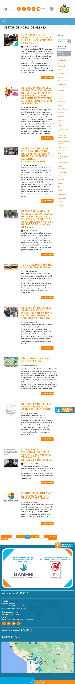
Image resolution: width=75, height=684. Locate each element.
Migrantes (61, 116)
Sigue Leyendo (47, 77)
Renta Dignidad (62, 172)
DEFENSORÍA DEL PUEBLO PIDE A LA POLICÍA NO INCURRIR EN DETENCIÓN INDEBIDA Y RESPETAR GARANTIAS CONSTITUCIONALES (36, 155)
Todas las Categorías (61, 53)
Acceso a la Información (61, 59)
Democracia (61, 73)
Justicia (60, 105)
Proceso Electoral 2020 (63, 152)
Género (60, 94)
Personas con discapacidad (62, 137)
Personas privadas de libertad (63, 142)
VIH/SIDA (60, 202)
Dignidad (60, 77)
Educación (61, 90)
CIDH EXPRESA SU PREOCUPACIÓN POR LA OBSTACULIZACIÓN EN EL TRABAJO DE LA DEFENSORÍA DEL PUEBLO (36, 455)
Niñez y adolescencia (62, 125)
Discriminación (62, 81)
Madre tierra (61, 113)
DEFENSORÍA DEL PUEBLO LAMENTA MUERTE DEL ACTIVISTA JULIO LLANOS (36, 407)
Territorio (60, 183)
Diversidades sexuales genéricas (63, 86)
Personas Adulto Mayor (63, 131)
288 (18, 536)
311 (46, 536)
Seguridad (61, 179)
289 (23, 536)
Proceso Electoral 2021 (63, 158)
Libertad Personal (63, 109)
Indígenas (61, 98)
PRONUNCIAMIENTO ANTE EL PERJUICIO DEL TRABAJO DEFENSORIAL (36, 496)
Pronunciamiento (63, 162)
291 (32, 536)
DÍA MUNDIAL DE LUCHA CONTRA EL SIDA (35, 360)
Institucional (61, 101)
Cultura (60, 70)
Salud (59, 176)
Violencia (60, 205)
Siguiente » (53, 537)
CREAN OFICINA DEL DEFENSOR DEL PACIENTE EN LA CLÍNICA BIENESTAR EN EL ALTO (36, 39)
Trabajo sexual (62, 194)
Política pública (62, 147)
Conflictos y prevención (61, 65)
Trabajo (60, 191)
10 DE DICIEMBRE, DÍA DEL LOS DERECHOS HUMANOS (37, 266)
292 (37, 536)
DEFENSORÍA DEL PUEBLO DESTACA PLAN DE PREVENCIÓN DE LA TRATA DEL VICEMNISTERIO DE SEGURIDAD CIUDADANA (36, 313)
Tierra (59, 187)
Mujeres (60, 120)
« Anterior (4, 537)
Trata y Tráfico (62, 198)
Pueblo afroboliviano (62, 167)
